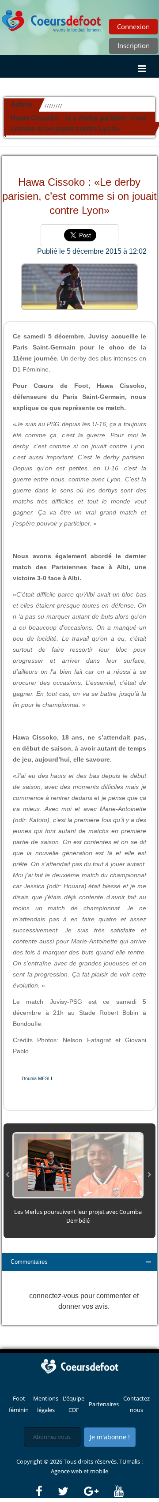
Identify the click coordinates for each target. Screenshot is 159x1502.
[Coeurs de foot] (79, 1366)
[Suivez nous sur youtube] (119, 1491)
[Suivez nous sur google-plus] (98, 1491)
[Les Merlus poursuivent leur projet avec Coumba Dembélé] (78, 1164)
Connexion (133, 26)
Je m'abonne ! (110, 1437)
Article (21, 105)
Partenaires (104, 1404)
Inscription (133, 45)
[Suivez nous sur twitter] (70, 1491)
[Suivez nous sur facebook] (46, 1491)
